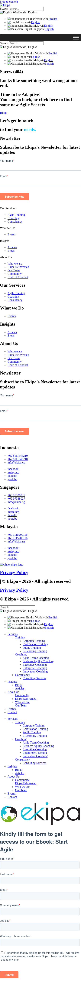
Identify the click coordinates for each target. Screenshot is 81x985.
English (52, 18)
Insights (4, 240)
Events (12, 234)
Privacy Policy (14, 572)
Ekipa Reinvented (25, 698)
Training (20, 637)
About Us (6, 257)
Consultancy (15, 221)
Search (4, 8)
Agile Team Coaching (36, 657)
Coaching (13, 218)
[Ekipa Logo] (5, 5)
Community (15, 273)
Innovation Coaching (35, 671)
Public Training (32, 647)
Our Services (7, 208)
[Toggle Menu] (76, 37)
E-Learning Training (35, 651)
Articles (12, 247)
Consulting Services (34, 678)
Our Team (14, 270)
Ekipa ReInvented (18, 266)
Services (13, 634)
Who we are (15, 263)
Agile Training (16, 214)
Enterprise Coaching (35, 668)
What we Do (7, 228)
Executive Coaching (35, 664)
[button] (40, 208)
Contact (12, 712)
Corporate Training (34, 640)
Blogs (11, 250)
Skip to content (9, 1)
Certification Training (35, 644)
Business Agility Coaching (38, 661)
